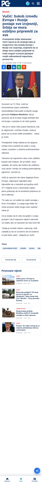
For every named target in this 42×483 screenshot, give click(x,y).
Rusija (31, 248)
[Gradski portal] (6, 3)
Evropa (23, 248)
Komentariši (31, 260)
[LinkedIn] (14, 67)
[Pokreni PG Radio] (28, 3)
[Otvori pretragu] (33, 3)
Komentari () (10, 260)
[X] (9, 67)
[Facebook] (4, 67)
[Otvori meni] (38, 3)
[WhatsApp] (19, 67)
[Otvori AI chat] (37, 471)
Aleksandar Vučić (10, 248)
